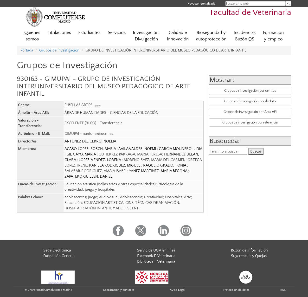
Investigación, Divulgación (146, 36)
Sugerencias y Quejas (249, 256)
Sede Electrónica (57, 250)
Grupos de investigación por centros (250, 91)
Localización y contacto (118, 289)
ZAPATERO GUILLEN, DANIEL (88, 176)
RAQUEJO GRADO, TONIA (165, 165)
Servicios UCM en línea (156, 250)
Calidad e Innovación (178, 36)
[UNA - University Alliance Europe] (245, 277)
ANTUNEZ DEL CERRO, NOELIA (90, 141)
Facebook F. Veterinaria (156, 256)
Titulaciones (59, 32)
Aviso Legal (177, 289)
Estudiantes (89, 32)
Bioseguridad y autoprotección (211, 36)
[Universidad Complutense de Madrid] (55, 17)
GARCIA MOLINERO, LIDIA (180, 149)
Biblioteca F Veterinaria (156, 261)
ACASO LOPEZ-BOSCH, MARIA (90, 149)
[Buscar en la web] (288, 3)
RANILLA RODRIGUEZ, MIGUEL (115, 165)
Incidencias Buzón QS (245, 36)
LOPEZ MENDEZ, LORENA (100, 160)
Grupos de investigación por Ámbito (250, 101)
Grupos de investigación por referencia (250, 122)
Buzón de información (249, 250)
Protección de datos (236, 289)
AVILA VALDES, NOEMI (137, 149)
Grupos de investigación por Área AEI (250, 112)
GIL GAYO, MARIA (81, 154)
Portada (26, 50)
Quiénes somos (32, 36)
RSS (283, 289)
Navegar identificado (201, 3)
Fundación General (59, 256)
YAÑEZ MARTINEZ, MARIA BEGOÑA (158, 171)
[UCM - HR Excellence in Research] (58, 277)
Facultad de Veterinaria (250, 12)
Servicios (117, 32)
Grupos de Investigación (59, 50)
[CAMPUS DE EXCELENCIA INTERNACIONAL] (151, 277)
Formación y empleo (273, 36)
